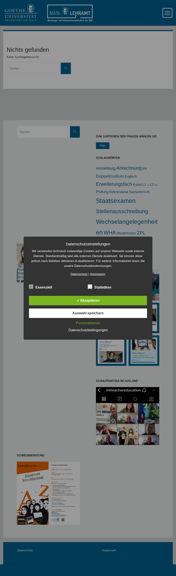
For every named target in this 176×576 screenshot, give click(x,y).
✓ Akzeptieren (88, 300)
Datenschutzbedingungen (88, 330)
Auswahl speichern (88, 313)
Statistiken (102, 287)
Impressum (97, 274)
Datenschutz (79, 274)
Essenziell (43, 287)
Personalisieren (88, 323)
